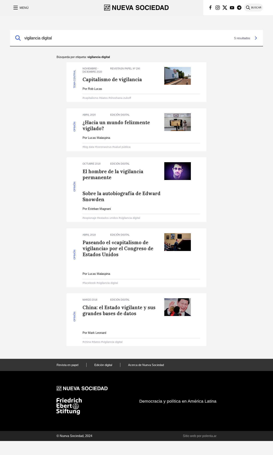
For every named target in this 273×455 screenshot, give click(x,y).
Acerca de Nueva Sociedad (146, 365)
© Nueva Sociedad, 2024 (74, 436)
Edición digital (103, 365)
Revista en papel (67, 365)
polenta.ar (209, 436)
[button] (20, 7)
